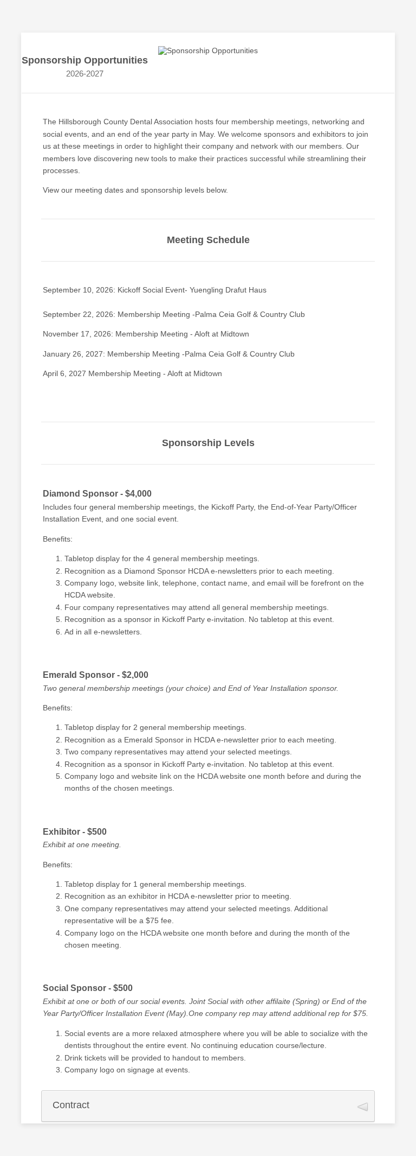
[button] (208, 1106)
